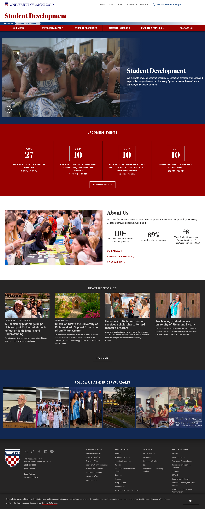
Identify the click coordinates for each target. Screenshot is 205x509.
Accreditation (120, 487)
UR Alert (175, 453)
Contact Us (114, 262)
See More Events (102, 185)
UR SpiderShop (120, 483)
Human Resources (93, 453)
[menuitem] (102, 4)
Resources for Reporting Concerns (181, 466)
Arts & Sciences (149, 453)
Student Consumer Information (126, 490)
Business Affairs (92, 476)
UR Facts (118, 453)
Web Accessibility (31, 477)
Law (144, 465)
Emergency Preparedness (182, 461)
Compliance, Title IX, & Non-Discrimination (182, 490)
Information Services (94, 472)
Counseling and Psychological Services (183, 484)
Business (147, 457)
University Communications (97, 465)
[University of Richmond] (29, 4)
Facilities (175, 471)
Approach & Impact (119, 256)
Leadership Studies (150, 461)
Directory (118, 479)
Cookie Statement (49, 503)
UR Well (175, 475)
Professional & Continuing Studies (153, 470)
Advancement (91, 480)
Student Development (36, 15)
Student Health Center (180, 479)
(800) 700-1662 (30, 469)
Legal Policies (29, 474)
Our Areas (113, 251)
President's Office (93, 457)
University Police (178, 457)
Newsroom (119, 475)
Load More (102, 358)
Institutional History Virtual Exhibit (125, 470)
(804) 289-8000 (30, 465)
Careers (118, 465)
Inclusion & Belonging (123, 461)
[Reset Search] (198, 4)
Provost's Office (92, 461)
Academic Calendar (122, 457)
